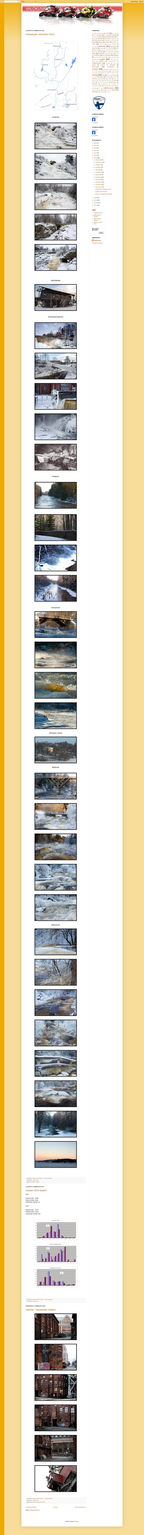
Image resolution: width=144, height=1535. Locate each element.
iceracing (94, 48)
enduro (107, 42)
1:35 (102, 33)
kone (106, 51)
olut (109, 69)
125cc (100, 35)
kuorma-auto (113, 51)
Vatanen (94, 90)
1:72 (117, 33)
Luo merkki (95, 122)
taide (100, 85)
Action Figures (112, 35)
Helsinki (102, 46)
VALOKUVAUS (38, 9)
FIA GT (102, 44)
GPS (108, 44)
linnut (103, 55)
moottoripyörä (96, 63)
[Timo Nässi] (93, 120)
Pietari (93, 72)
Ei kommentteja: (48, 1178)
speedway (94, 84)
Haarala (114, 44)
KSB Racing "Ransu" (97, 215)
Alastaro (112, 37)
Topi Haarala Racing (97, 219)
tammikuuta (98, 187)
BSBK (106, 40)
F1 (112, 42)
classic (115, 40)
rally (103, 75)
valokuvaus (35, 1180)
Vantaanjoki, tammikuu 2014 (40, 34)
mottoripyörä (110, 67)
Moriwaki (108, 63)
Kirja (101, 51)
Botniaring (99, 40)
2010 (95, 205)
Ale (117, 37)
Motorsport (95, 67)
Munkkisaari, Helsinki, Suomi (37, 1502)
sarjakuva (109, 80)
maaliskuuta (99, 182)
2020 (95, 145)
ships (93, 82)
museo (95, 69)
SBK (115, 80)
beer (115, 38)
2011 (95, 202)
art (111, 38)
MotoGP (103, 65)
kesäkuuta (98, 174)
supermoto (94, 85)
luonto (109, 55)
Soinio (104, 82)
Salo (115, 78)
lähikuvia (115, 55)
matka (102, 59)
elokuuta (98, 170)
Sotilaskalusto (112, 82)
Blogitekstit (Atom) (34, 1510)
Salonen (94, 80)
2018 (95, 148)
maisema (103, 57)
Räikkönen (95, 78)
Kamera (96, 50)
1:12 (93, 33)
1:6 (113, 33)
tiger (117, 85)
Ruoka (114, 77)
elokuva (100, 42)
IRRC (107, 48)
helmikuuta (98, 184)
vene (108, 90)
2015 (95, 155)
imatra (101, 48)
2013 (95, 198)
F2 (116, 42)
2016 (95, 153)
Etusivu (55, 1507)
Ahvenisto (94, 37)
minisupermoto (111, 61)
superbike (113, 84)
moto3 (94, 65)
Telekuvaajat (111, 85)
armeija (100, 38)
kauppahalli (111, 50)
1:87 (95, 35)
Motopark (112, 65)
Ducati (94, 42)
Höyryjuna (113, 46)
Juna (111, 48)
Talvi (105, 85)
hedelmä (94, 46)
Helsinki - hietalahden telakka (40, 1309)
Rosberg (108, 77)
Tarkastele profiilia (97, 243)
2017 (95, 150)
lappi (105, 53)
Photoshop (106, 71)
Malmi (115, 57)
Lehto (117, 53)
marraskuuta (99, 162)
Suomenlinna (104, 84)
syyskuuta (98, 167)
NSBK (104, 69)
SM (99, 82)
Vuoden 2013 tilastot (36, 1190)
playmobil (99, 72)
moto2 (114, 63)
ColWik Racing (98, 213)
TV (99, 88)
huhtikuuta (98, 179)
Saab (109, 78)
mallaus (109, 57)
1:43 (107, 33)
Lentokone (97, 55)
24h (105, 35)
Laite (93, 53)
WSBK (93, 91)
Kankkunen (103, 50)
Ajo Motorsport (103, 37)
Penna (93, 71)
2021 (95, 143)
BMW (93, 40)
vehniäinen (101, 90)
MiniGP (101, 61)
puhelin (110, 72)
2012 (95, 200)
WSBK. (99, 91)
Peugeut (99, 71)
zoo (107, 91)
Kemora (96, 51)
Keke (117, 50)
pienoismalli (114, 71)
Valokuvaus (97, 240)
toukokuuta (98, 177)
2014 (95, 158)
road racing (99, 77)
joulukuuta (98, 160)
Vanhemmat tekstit (80, 1507)
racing (95, 75)
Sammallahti (101, 80)
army (106, 38)
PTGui (105, 72)
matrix (112, 59)
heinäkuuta (98, 172)
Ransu (114, 75)
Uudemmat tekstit (31, 1507)
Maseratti (94, 59)
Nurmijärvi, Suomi (34, 1181)
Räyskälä (103, 78)
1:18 (97, 33)
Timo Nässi (95, 117)
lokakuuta (98, 165)
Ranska (109, 75)
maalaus (96, 57)
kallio (117, 48)
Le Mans (111, 53)
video (113, 90)
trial (95, 88)
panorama (114, 69)
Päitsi (115, 72)
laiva (100, 53)
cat (110, 40)
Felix (93, 44)
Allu (95, 38)
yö (103, 91)
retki (93, 77)
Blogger (76, 1521)
